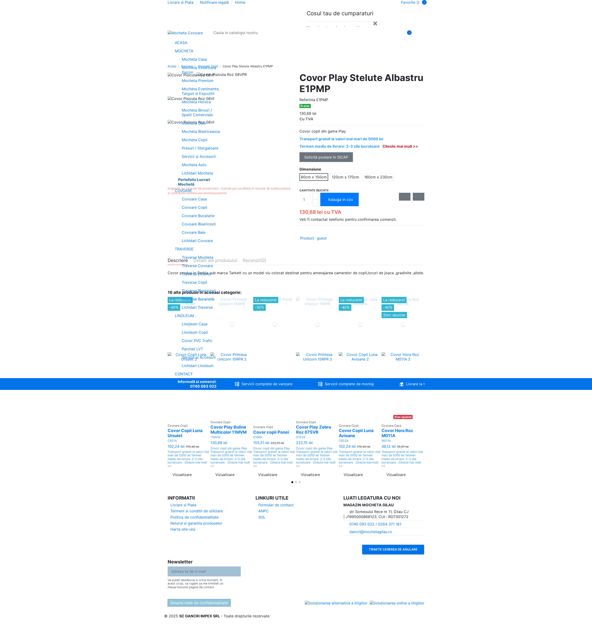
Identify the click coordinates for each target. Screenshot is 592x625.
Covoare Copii (194, 207)
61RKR (257, 437)
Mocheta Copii (194, 139)
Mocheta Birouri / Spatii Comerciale (197, 112)
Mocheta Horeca (196, 102)
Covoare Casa (194, 199)
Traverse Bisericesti (199, 290)
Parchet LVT (192, 349)
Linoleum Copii (195, 332)
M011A (386, 440)
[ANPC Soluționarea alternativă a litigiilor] (336, 602)
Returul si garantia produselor (196, 523)
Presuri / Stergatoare (200, 148)
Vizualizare (182, 474)
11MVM (215, 437)
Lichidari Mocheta (197, 173)
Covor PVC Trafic (197, 340)
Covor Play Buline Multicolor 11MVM (228, 430)
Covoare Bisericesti (199, 224)
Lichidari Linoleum (197, 365)
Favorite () (410, 2)
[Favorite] (420, 32)
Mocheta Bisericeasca (201, 131)
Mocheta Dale (194, 123)
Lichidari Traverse (197, 307)
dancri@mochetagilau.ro (370, 531)
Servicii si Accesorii (199, 156)
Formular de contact (276, 505)
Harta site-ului (182, 529)
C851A (172, 440)
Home (240, 2)
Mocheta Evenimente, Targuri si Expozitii (200, 91)
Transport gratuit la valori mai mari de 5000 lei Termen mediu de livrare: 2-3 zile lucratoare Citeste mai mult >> (188, 459)
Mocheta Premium (197, 80)
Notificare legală (215, 2)
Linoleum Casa (194, 324)
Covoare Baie (193, 232)
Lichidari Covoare (197, 240)
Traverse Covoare (197, 265)
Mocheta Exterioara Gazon (199, 70)
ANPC (263, 511)
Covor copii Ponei (271, 432)
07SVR (300, 437)
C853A (343, 440)
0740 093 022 (203, 386)
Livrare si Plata (181, 2)
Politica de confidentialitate (194, 517)
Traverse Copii (194, 282)
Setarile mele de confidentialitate (199, 602)
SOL (261, 517)
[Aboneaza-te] (237, 571)
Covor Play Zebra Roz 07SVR (313, 430)
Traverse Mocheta (197, 257)
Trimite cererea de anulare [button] (393, 549)
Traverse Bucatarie (198, 299)
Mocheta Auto (194, 164)
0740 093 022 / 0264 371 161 (375, 524)
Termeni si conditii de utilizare (196, 511)
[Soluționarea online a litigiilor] (397, 602)
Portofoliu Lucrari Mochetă (194, 182)
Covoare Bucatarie (198, 215)
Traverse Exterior (197, 274)
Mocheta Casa (194, 59)
